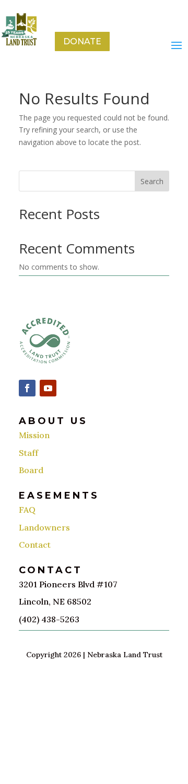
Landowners (44, 527)
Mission (34, 435)
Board (31, 470)
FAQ (27, 509)
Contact (35, 544)
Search (151, 181)
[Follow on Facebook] (27, 388)
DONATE (82, 41)
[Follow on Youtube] (48, 388)
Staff (28, 453)
